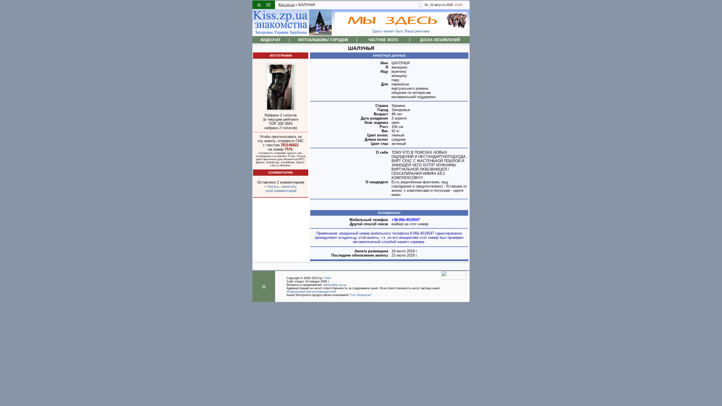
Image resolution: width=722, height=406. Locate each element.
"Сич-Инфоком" (360, 295)
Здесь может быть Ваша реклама (401, 31)
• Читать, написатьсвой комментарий (281, 188)
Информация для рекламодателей (311, 291)
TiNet (327, 278)
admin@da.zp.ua (334, 284)
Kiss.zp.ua (286, 5)
